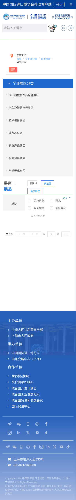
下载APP (59, 4)
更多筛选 (35, 191)
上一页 (21, 234)
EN (63, 28)
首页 (19, 59)
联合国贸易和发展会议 (27, 400)
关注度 (47, 183)
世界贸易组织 (21, 376)
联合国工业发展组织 (26, 394)
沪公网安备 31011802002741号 (45, 486)
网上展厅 (45, 59)
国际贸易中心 (21, 406)
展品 (8, 189)
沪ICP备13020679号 (16, 486)
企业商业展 (31, 59)
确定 (66, 234)
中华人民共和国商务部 (27, 329)
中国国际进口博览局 (26, 353)
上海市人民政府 (23, 335)
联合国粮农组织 (23, 382)
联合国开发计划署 (24, 388)
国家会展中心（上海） (27, 359)
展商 (8, 183)
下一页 (34, 234)
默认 (32, 183)
